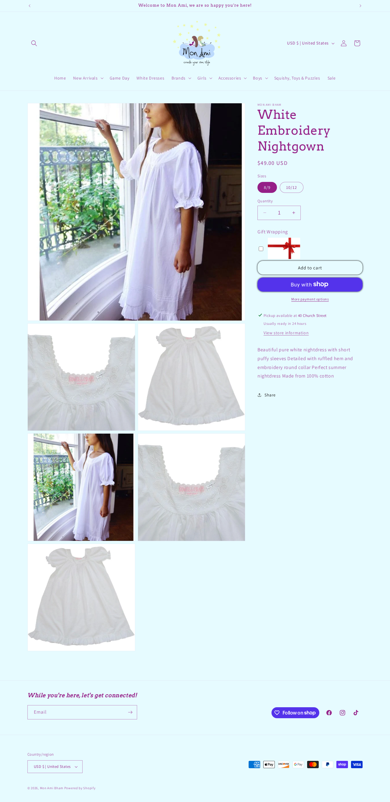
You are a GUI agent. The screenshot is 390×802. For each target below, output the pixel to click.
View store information (286, 332)
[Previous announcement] (29, 6)
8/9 (267, 187)
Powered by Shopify (80, 788)
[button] (34, 43)
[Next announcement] (360, 6)
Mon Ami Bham (52, 788)
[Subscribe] (130, 712)
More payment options (310, 298)
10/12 (291, 187)
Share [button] (270, 394)
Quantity (265, 200)
